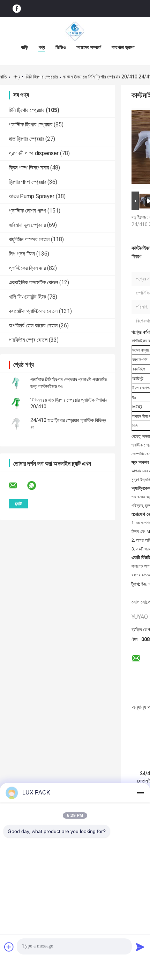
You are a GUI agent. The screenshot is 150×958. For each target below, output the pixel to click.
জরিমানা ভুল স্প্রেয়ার (27, 225)
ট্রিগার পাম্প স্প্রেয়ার (27, 182)
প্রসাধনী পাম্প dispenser (34, 153)
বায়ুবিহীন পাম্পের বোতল (29, 239)
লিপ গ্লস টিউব (22, 253)
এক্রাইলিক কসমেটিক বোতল (33, 282)
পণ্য (41, 47)
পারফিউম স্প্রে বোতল (28, 339)
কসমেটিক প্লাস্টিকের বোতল (33, 311)
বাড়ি (24, 47)
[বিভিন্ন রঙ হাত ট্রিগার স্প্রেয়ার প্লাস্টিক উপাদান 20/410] (15, 403)
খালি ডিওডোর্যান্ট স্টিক (27, 296)
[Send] (140, 946)
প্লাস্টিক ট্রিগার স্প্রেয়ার (30, 124)
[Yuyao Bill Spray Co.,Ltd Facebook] (16, 8)
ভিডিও (60, 47)
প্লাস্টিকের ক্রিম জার (27, 268)
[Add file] (9, 946)
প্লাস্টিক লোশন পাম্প (27, 210)
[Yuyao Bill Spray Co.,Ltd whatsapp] (36, 485)
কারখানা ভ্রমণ (123, 47)
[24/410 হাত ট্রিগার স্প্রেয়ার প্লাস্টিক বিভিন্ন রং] (15, 423)
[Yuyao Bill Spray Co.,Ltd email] (17, 485)
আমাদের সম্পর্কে (88, 47)
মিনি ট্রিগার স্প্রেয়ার (42, 76)
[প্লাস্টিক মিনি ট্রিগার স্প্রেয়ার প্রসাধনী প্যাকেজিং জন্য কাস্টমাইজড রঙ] (15, 383)
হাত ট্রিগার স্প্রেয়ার (26, 139)
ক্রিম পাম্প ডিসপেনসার (29, 167)
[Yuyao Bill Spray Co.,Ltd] (75, 31)
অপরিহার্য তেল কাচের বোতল (33, 325)
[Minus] (140, 793)
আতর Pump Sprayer (31, 196)
